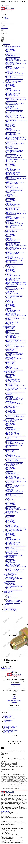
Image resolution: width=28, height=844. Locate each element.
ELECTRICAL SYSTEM (12, 72)
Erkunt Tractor (6, 721)
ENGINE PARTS (10, 48)
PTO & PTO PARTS (11, 58)
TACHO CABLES (10, 119)
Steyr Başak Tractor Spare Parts (10, 196)
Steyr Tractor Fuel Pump (9, 727)
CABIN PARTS (10, 70)
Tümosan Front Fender (8, 728)
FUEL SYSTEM (10, 49)
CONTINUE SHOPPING (7, 668)
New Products (6, 592)
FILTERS (8, 51)
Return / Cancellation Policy (14, 709)
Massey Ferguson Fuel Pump (10, 726)
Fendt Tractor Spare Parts (9, 500)
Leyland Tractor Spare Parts (9, 531)
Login (2, 40)
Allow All (11, 842)
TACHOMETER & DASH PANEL (14, 73)
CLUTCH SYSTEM (11, 55)
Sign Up (2, 26)
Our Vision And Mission (11, 597)
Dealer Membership (6, 18)
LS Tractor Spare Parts (8, 556)
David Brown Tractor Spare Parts (11, 449)
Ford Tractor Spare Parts (9, 123)
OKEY (14, 671)
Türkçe (5, 6)
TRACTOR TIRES (10, 581)
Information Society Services (14, 700)
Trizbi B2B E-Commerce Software (19, 789)
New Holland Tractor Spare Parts (11, 82)
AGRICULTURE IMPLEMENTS (14, 81)
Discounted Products (8, 594)
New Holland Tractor (8, 715)
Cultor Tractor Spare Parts (9, 579)
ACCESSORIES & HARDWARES (14, 79)
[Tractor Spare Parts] (7, 9)
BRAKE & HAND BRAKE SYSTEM (15, 67)
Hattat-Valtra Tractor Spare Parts (10, 267)
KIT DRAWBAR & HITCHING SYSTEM (16, 60)
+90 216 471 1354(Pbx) (16, 684)
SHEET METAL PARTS (12, 68)
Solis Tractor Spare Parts (9, 302)
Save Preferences (18, 842)
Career (14, 698)
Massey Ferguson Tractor (9, 718)
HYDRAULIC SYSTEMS (12, 59)
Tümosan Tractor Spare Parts (10, 231)
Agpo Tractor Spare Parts (9, 582)
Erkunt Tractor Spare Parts (9, 326)
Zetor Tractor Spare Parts (9, 407)
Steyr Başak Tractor (7, 720)
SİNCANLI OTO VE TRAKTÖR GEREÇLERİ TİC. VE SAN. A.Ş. (14, 601)
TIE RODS (9, 66)
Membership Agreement (14, 707)
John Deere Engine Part (8, 731)
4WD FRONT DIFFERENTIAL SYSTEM (16, 63)
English (7, 5)
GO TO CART (4, 670)
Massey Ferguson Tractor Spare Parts (11, 46)
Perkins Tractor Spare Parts (9, 361)
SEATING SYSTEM (11, 77)
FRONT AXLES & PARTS (12, 62)
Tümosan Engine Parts (8, 732)
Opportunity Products (8, 591)
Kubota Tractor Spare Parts (9, 519)
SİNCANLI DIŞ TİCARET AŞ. (13, 603)
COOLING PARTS (10, 50)
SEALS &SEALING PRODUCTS (14, 75)
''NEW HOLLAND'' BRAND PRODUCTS (16, 117)
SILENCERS (9, 53)
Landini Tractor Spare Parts (9, 371)
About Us (8, 596)
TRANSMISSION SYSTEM (13, 54)
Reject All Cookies (5, 842)
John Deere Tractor (7, 716)
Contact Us (6, 604)
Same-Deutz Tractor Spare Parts (10, 464)
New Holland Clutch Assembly (10, 730)
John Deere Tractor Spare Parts (10, 161)
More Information (5, 811)
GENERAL (9, 80)
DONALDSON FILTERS (12, 406)
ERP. (26, 789)
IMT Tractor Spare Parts (8, 513)
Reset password (4, 28)
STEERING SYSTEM (11, 64)
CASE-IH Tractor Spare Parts (10, 420)
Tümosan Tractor (7, 717)
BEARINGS (9, 76)
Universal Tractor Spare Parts (10, 574)
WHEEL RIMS (9, 71)
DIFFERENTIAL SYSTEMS (13, 57)
